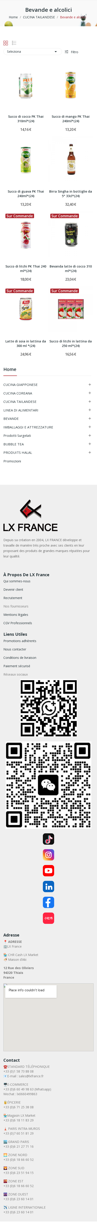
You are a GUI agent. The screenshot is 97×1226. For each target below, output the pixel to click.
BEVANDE (11, 418)
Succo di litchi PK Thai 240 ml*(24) (25, 268)
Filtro (74, 52)
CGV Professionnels (17, 623)
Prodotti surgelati (17, 435)
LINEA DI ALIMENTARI (20, 410)
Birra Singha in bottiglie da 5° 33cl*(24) (70, 193)
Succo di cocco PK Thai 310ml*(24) (26, 118)
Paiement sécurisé (16, 666)
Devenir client (13, 589)
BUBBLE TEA (13, 444)
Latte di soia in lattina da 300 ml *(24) (25, 343)
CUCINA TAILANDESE (20, 401)
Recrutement (12, 598)
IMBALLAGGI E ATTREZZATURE (28, 427)
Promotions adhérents (19, 641)
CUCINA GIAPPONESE (20, 384)
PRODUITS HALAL (17, 452)
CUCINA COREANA (17, 393)
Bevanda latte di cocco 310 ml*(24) (71, 268)
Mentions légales (15, 614)
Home (9, 369)
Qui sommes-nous (16, 581)
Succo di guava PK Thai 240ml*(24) (26, 193)
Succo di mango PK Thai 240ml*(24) (71, 118)
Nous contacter (14, 649)
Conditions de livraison (19, 657)
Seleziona (32, 51)
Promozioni (12, 461)
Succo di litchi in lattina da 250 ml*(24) (70, 343)
